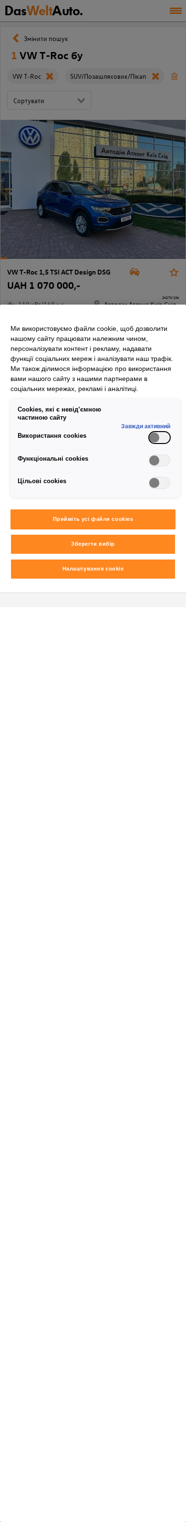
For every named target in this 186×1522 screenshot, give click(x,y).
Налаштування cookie (93, 568)
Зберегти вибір (93, 544)
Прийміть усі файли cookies (93, 519)
